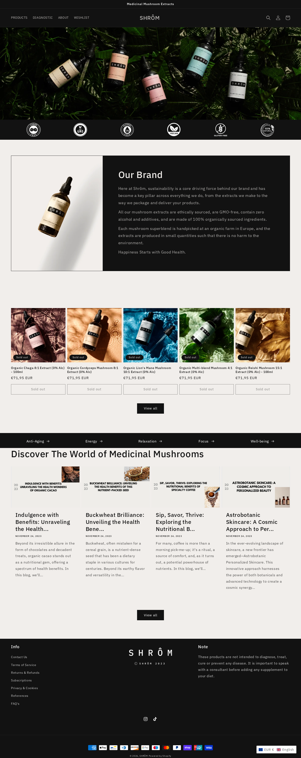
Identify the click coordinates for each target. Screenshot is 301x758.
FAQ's (15, 704)
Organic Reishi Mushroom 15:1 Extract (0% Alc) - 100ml (259, 370)
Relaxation (147, 441)
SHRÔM (143, 755)
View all (150, 408)
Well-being (260, 441)
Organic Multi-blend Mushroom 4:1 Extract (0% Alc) (205, 370)
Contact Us (19, 657)
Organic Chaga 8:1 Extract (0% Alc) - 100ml (38, 370)
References (19, 696)
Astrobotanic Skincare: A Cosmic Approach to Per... (252, 522)
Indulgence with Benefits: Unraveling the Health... (42, 522)
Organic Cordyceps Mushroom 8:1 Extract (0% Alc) (92, 370)
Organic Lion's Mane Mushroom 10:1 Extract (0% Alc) (147, 370)
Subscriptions (21, 680)
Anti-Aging (35, 441)
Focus (204, 441)
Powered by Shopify (160, 755)
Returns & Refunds (25, 673)
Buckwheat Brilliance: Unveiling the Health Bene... (115, 522)
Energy (91, 441)
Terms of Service (23, 665)
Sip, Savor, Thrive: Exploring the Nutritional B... (180, 522)
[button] (268, 18)
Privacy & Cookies (24, 688)
